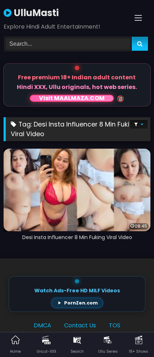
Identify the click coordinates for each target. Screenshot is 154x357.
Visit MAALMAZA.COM (72, 98)
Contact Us (80, 325)
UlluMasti (35, 12)
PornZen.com (81, 303)
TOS (114, 325)
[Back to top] (132, 336)
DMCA (42, 325)
